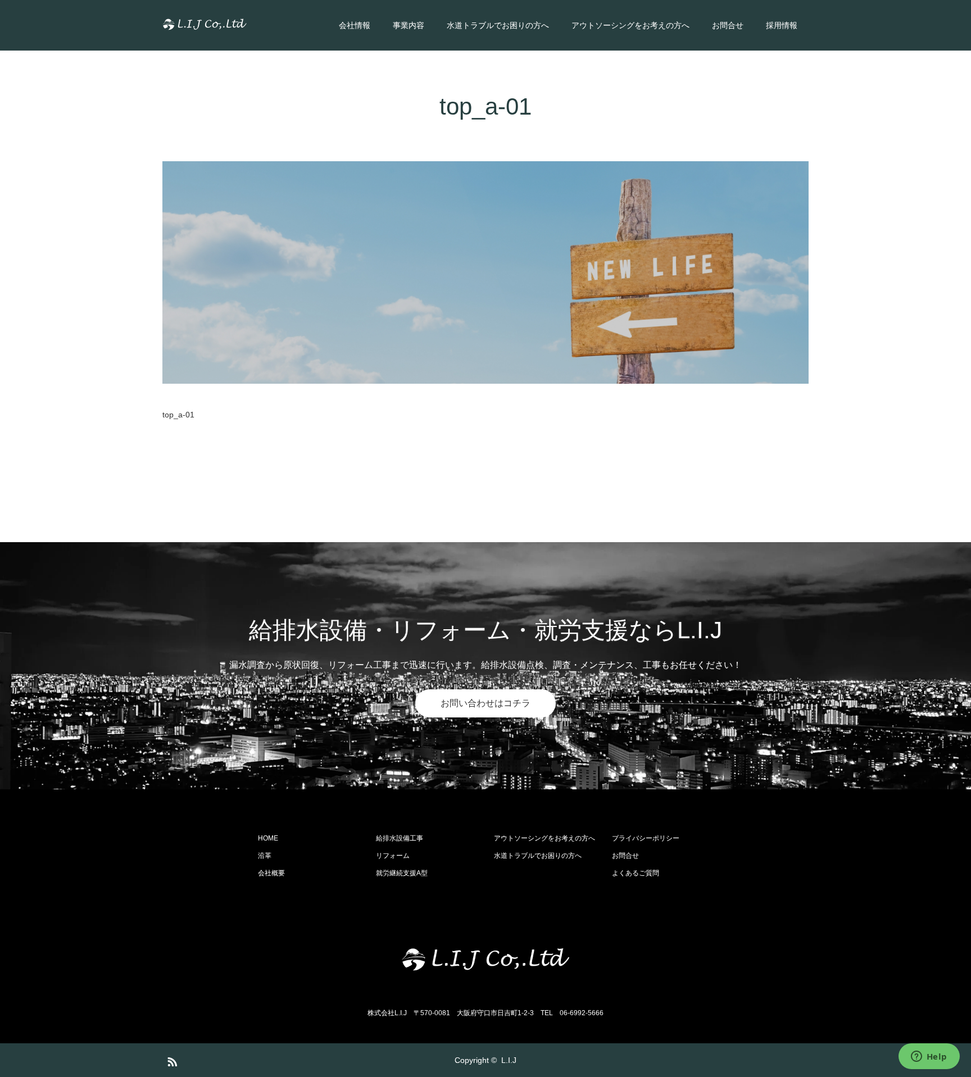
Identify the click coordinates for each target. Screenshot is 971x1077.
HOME (268, 838)
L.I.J (508, 1060)
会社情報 (354, 25)
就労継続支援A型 (402, 873)
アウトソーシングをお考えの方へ (630, 25)
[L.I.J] (246, 25)
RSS (170, 1059)
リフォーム (393, 856)
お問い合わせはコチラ (485, 703)
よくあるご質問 (635, 873)
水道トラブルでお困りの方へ (498, 25)
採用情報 (781, 25)
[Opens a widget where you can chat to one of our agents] (929, 1057)
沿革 (264, 856)
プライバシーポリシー (645, 838)
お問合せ (727, 25)
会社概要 (271, 873)
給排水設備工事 (399, 838)
